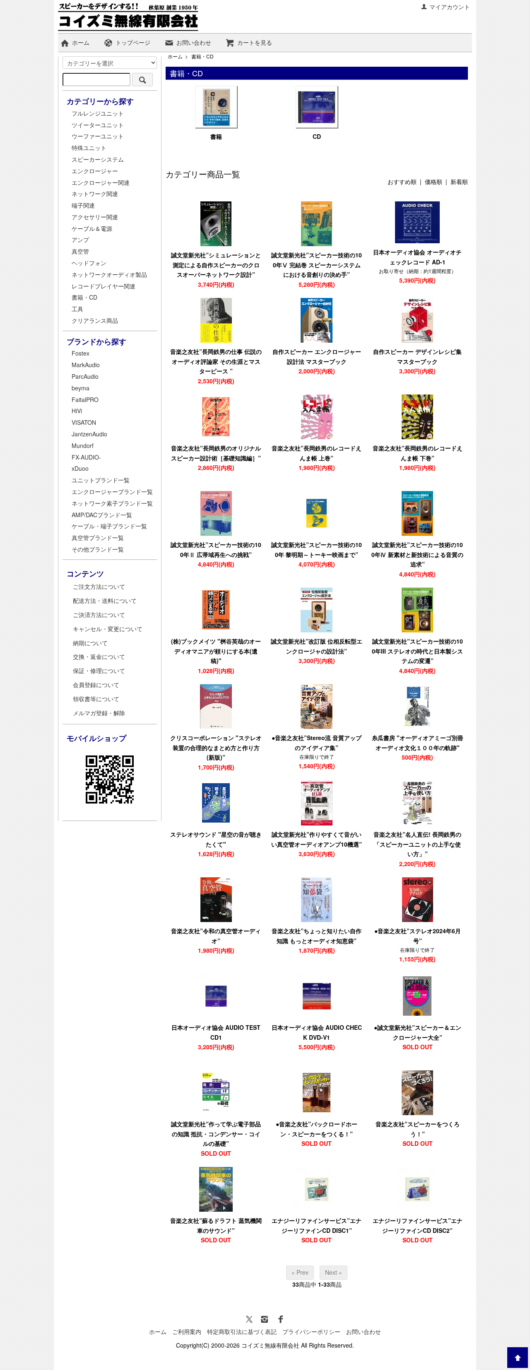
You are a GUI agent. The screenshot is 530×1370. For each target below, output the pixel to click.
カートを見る (254, 42)
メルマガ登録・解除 (99, 713)
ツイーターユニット (98, 125)
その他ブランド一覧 (98, 549)
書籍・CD (202, 56)
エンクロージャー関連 (101, 182)
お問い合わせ (193, 42)
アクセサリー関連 (95, 217)
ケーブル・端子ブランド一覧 (109, 526)
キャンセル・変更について (107, 628)
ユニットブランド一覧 (101, 480)
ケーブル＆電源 (92, 228)
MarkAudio (86, 365)
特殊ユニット (89, 147)
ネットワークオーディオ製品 (109, 274)
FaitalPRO (85, 399)
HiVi (77, 411)
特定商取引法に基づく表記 (242, 1331)
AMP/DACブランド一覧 (102, 515)
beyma (80, 388)
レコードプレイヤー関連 (103, 286)
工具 (77, 309)
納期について (90, 643)
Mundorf (83, 445)
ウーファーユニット (98, 136)
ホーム (80, 42)
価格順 (433, 181)
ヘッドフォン (89, 263)
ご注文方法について (99, 586)
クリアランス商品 (95, 320)
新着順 (459, 181)
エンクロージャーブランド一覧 (112, 491)
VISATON (84, 422)
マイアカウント (449, 6)
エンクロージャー (95, 171)
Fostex (80, 353)
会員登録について (96, 684)
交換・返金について (99, 656)
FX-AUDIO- (86, 457)
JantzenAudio (89, 434)
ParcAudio (85, 376)
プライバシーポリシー (311, 1331)
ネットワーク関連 (95, 193)
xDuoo (80, 468)
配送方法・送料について (105, 600)
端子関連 (83, 205)
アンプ (80, 239)
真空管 (80, 251)
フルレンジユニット (98, 113)
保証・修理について (99, 670)
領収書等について (96, 699)
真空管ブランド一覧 (98, 537)
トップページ (133, 42)
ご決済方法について (99, 614)
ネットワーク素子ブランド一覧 (112, 503)
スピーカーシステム (98, 159)
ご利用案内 (186, 1331)
